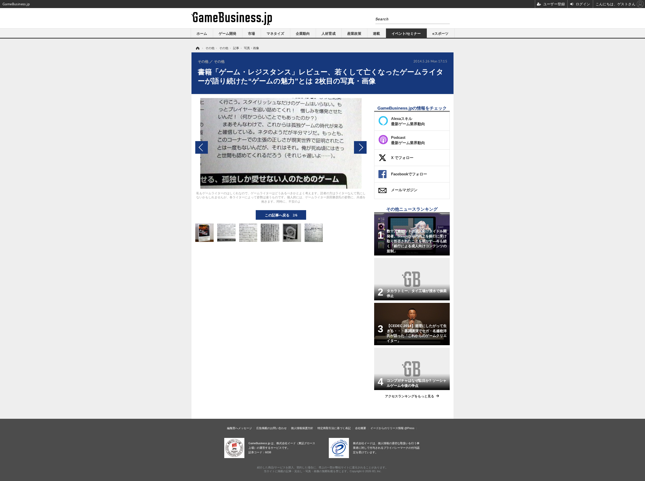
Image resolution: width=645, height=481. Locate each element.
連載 (376, 33)
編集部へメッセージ (239, 428)
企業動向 (303, 33)
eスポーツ (440, 33)
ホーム (202, 33)
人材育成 (328, 33)
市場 (251, 33)
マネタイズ (275, 33)
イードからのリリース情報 (387, 428)
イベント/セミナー (406, 33)
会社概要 (360, 428)
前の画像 (201, 147)
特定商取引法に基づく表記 (334, 428)
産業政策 (354, 33)
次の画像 (360, 147)
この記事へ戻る (281, 215)
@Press (409, 428)
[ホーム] (197, 48)
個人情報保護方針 (302, 428)
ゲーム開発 (227, 33)
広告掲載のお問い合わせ (271, 428)
